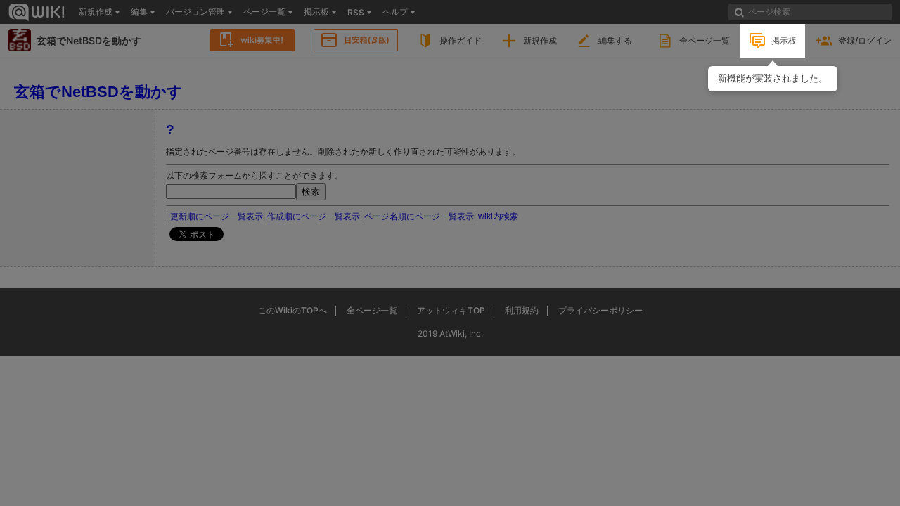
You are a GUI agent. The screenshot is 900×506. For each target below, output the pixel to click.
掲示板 (784, 40)
